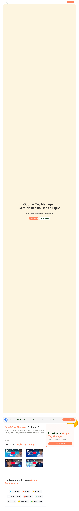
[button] (23, 2)
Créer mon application (69, 419)
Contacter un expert (60, 443)
